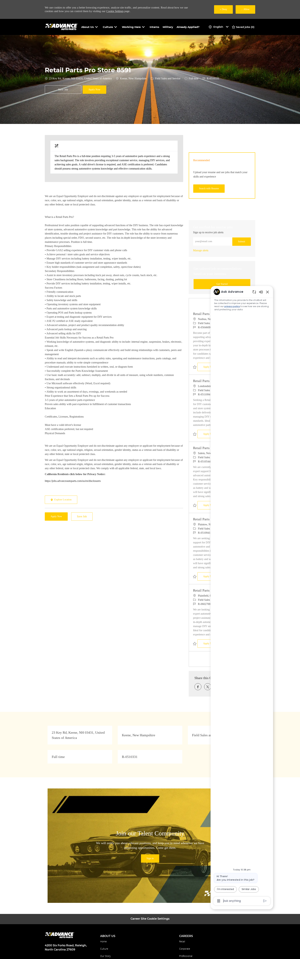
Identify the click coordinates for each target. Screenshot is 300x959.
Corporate (184, 948)
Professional (185, 956)
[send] (265, 901)
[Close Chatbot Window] (267, 291)
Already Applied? (188, 27)
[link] (200, 250)
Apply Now (211, 366)
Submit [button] (241, 241)
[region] (242, 596)
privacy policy (232, 306)
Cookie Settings (115, 11)
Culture (104, 948)
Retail (182, 941)
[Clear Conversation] (254, 291)
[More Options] (218, 901)
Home (103, 941)
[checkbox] (63, 89)
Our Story (105, 956)
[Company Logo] (62, 26)
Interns (154, 27)
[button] (94, 89)
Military (168, 27)
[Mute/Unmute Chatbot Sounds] (261, 291)
